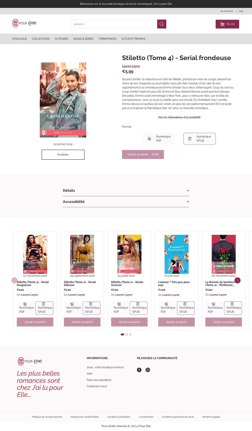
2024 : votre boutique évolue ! (105, 367)
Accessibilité (74, 201)
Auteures (61, 38)
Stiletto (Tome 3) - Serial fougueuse (33, 284)
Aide (89, 373)
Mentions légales (211, 417)
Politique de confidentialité (85, 417)
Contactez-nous (97, 386)
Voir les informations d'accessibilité (179, 117)
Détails (69, 190)
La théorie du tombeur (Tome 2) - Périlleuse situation (220, 284)
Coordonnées (146, 417)
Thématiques (107, 38)
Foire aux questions (99, 380)
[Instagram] (148, 370)
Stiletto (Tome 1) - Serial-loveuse (127, 284)
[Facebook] (139, 370)
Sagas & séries (83, 38)
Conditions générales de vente (178, 417)
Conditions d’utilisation (118, 417)
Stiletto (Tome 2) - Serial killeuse (80, 284)
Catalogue (19, 38)
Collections (41, 38)
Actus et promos (133, 38)
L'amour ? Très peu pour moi (174, 284)
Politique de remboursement (47, 417)
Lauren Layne (131, 66)
